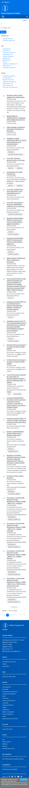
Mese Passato (8, 83)
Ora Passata (7, 78)
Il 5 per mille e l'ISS (7, 729)
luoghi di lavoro (13, 341)
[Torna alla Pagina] (1, 24)
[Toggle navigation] (3, 17)
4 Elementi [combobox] (14, 607)
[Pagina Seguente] (24, 615)
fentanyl (11, 448)
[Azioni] (2, 2)
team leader (17, 394)
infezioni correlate (9, 52)
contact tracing (8, 56)
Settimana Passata (9, 81)
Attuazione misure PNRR (8, 676)
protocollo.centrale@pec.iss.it (12, 651)
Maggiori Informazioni (6, 786)
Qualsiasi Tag (7, 49)
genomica (7, 60)
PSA (5, 62)
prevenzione (7, 54)
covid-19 (6, 50)
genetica (6, 58)
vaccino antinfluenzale (15, 154)
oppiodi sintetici (13, 451)
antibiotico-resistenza (10, 64)
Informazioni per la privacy (9, 662)
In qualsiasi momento (9, 76)
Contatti (4, 664)
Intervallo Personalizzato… (10, 87)
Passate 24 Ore (8, 79)
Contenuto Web (9, 40)
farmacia (11, 151)
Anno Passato (8, 85)
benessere (7, 65)
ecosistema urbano (9, 67)
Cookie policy (5, 666)
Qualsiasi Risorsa (8, 38)
